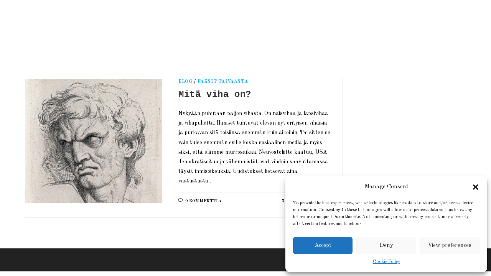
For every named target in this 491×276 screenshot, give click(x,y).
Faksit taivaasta (223, 81)
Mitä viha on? (214, 94)
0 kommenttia (203, 201)
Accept (323, 245)
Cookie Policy (386, 262)
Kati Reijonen (113, 28)
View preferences (449, 245)
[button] (475, 187)
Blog (185, 81)
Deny (386, 245)
